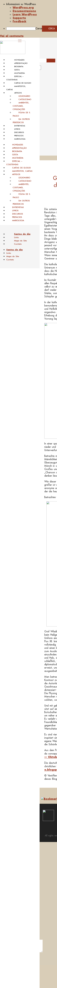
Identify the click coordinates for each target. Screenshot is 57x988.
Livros (17, 129)
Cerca (39, 28)
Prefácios (18, 136)
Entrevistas (19, 126)
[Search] (44, 68)
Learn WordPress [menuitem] (25, 14)
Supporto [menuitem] (19, 17)
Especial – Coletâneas (14, 163)
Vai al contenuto (12, 35)
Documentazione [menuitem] (24, 11)
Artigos (18, 93)
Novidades (19, 60)
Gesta (17, 70)
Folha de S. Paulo (22, 114)
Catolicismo (25, 99)
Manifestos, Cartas (22, 171)
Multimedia (19, 73)
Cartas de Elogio (22, 83)
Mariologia (19, 139)
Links (16, 237)
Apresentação (21, 63)
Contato (18, 244)
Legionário (24, 96)
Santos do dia (22, 234)
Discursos (19, 132)
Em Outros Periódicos (21, 121)
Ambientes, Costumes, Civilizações (21, 105)
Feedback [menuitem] (19, 21)
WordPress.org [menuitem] (23, 7)
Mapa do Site (20, 240)
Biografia (18, 66)
